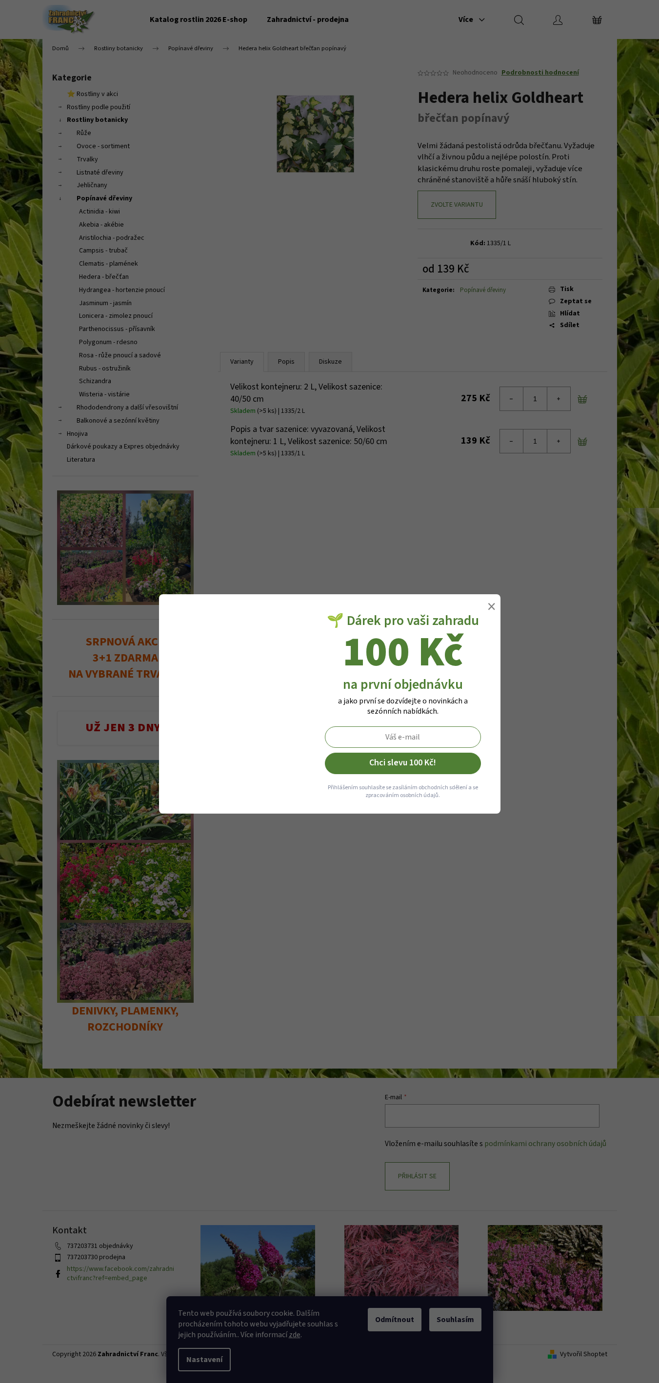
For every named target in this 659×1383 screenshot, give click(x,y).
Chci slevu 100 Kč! (402, 763)
